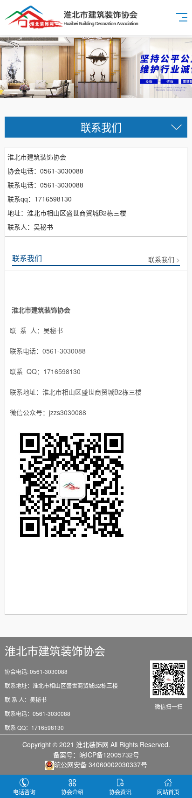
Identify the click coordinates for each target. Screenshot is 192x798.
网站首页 (168, 792)
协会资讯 (120, 792)
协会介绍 (72, 792)
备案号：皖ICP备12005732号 (96, 754)
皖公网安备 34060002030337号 (100, 764)
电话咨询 (24, 792)
